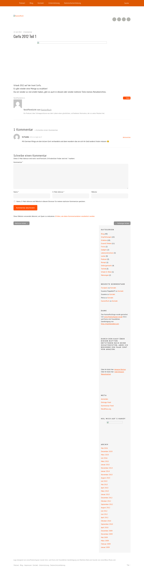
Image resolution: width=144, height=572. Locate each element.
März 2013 (105, 491)
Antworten (127, 137)
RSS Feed (114, 19)
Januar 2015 (105, 464)
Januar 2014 (105, 471)
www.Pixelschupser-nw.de (113, 317)
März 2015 (105, 461)
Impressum (28, 565)
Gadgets (104, 250)
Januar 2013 (105, 494)
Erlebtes (104, 240)
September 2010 (107, 524)
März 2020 (105, 455)
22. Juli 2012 (17, 32)
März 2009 (105, 541)
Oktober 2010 (106, 521)
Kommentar (18, 162)
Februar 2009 (106, 544)
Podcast (22, 3)
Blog (31, 3)
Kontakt (41, 3)
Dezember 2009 (106, 531)
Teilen (128, 98)
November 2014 (107, 468)
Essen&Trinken (106, 243)
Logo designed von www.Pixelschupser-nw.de (28, 560)
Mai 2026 (104, 448)
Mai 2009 (104, 537)
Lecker (103, 256)
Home (15, 3)
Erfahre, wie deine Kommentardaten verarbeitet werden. (75, 216)
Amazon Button (120, 369)
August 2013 (105, 478)
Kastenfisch (46, 109)
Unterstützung (54, 3)
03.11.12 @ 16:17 (36, 137)
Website (94, 192)
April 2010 (104, 527)
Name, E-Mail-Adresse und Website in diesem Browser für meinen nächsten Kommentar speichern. (50, 201)
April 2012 (104, 517)
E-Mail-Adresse (58, 192)
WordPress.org (106, 409)
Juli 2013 (104, 481)
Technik (103, 269)
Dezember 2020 (106, 451)
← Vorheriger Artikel (122, 223)
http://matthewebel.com (110, 324)
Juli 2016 (104, 458)
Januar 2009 (105, 547)
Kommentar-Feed (107, 406)
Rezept (103, 262)
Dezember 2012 (106, 498)
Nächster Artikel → (21, 223)
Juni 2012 (104, 514)
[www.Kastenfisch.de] (114, 429)
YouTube (119, 19)
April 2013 (104, 488)
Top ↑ (129, 565)
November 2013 (107, 474)
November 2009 (107, 534)
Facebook (124, 19)
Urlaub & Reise (106, 272)
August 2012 (105, 507)
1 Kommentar (27, 32)
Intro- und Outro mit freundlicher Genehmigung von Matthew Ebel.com (68, 560)
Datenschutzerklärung (72, 3)
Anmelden (104, 399)
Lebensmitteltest (107, 253)
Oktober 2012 (106, 501)
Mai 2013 (104, 484)
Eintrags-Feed (106, 402)
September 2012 (107, 504)
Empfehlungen (106, 237)
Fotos (103, 246)
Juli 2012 (104, 511)
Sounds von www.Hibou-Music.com (104, 560)
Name (16, 192)
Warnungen (105, 275)
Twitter (129, 19)
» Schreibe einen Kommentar (46, 130)
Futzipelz (104, 288)
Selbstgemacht (106, 265)
